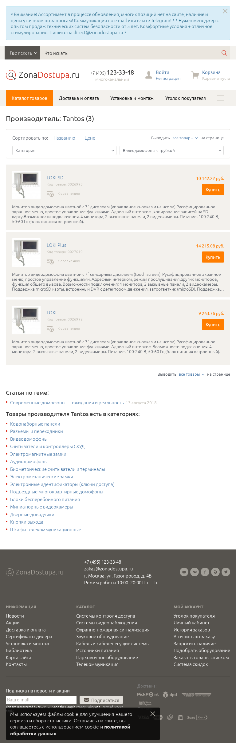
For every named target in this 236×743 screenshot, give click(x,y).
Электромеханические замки (41, 476)
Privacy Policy (85, 706)
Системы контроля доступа (105, 616)
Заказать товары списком (201, 657)
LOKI (52, 312)
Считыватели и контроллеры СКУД (47, 446)
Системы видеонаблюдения (106, 622)
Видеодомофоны (29, 439)
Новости (15, 616)
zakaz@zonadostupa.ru (108, 568)
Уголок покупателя (185, 98)
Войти (162, 72)
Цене (90, 137)
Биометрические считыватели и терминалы (57, 469)
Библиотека (19, 650)
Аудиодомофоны (29, 461)
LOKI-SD (55, 177)
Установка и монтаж (132, 98)
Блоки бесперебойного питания (45, 499)
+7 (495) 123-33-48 (102, 561)
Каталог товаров (29, 98)
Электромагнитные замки (38, 454)
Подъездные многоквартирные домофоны (56, 491)
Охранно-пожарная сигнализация (113, 630)
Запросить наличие (195, 643)
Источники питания (97, 650)
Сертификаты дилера (29, 636)
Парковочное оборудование (107, 657)
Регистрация (168, 78)
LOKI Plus (56, 245)
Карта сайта (18, 657)
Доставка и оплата (79, 98)
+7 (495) (112, 73)
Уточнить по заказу (194, 636)
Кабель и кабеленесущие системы (113, 643)
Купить (213, 189)
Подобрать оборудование (202, 650)
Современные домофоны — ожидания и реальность (67, 402)
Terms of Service (112, 706)
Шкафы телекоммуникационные (45, 529)
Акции (13, 622)
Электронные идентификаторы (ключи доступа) (62, 484)
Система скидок (191, 664)
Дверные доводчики (32, 514)
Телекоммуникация (97, 664)
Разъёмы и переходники (36, 431)
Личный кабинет (192, 622)
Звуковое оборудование (102, 636)
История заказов (192, 630)
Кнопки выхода (26, 522)
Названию (64, 137)
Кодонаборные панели (35, 424)
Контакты (16, 664)
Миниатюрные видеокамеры (41, 507)
